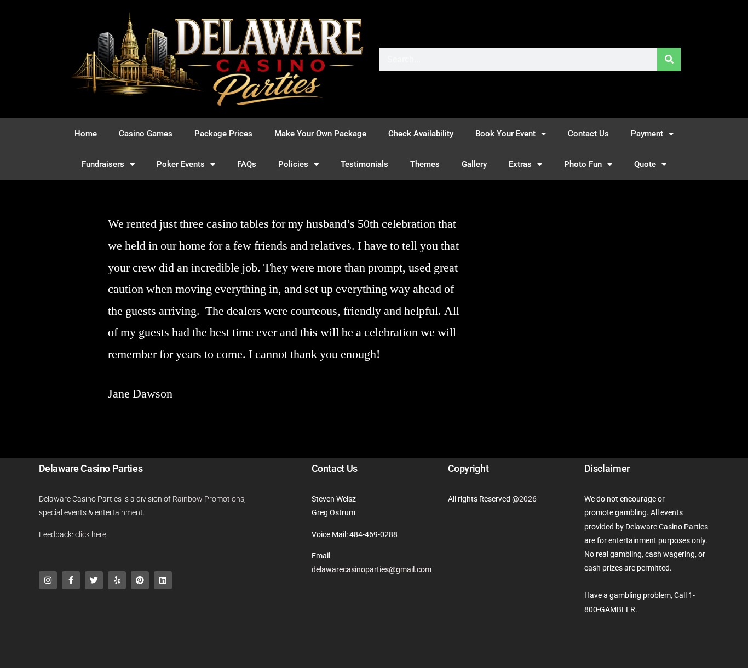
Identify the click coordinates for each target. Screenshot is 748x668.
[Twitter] (94, 580)
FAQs (246, 164)
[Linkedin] (163, 580)
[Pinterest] (140, 580)
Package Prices (223, 134)
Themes (425, 164)
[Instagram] (48, 580)
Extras (520, 164)
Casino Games (145, 134)
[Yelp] (117, 580)
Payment (647, 134)
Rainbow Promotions (208, 498)
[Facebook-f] (71, 580)
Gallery (474, 164)
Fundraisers (103, 164)
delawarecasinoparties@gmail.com (371, 569)
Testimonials (364, 164)
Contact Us (588, 134)
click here (90, 534)
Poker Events (181, 164)
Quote (645, 164)
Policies (293, 164)
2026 (528, 498)
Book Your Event (505, 134)
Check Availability (420, 134)
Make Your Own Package (320, 134)
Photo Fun (583, 164)
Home (85, 134)
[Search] (669, 59)
